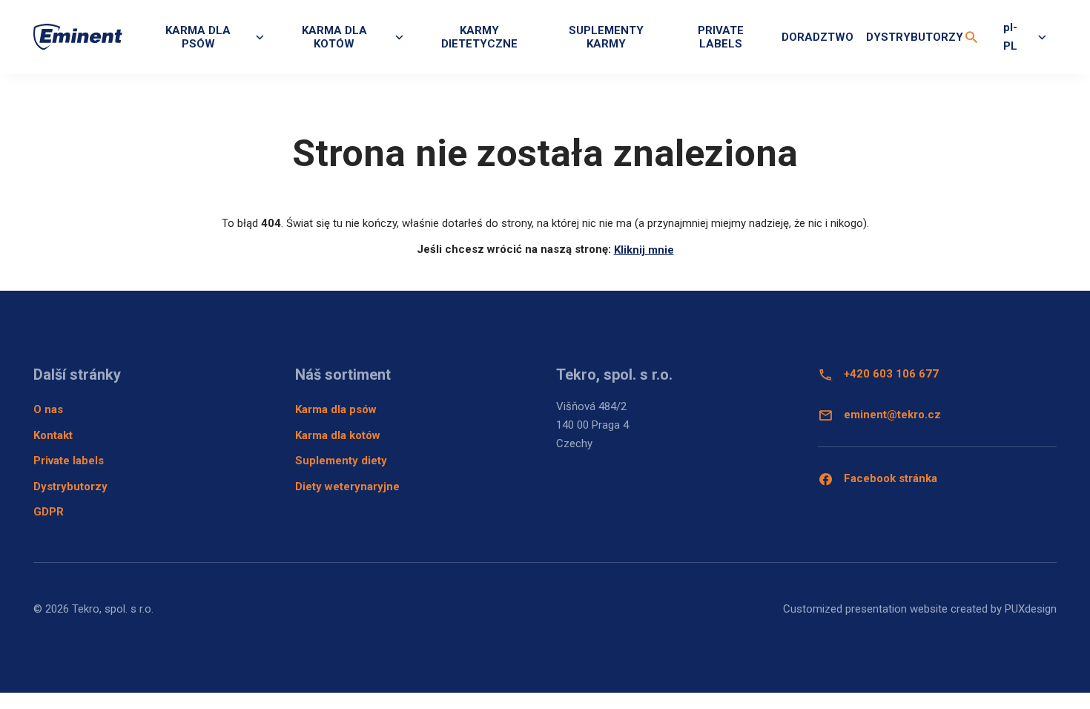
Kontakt (53, 435)
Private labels (721, 37)
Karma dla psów (336, 409)
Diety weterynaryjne (347, 486)
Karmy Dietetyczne (479, 37)
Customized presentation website (865, 609)
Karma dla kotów (337, 435)
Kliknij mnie (644, 250)
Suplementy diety (341, 460)
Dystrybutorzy (914, 37)
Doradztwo (817, 37)
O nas (48, 409)
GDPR (48, 511)
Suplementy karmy (606, 37)
